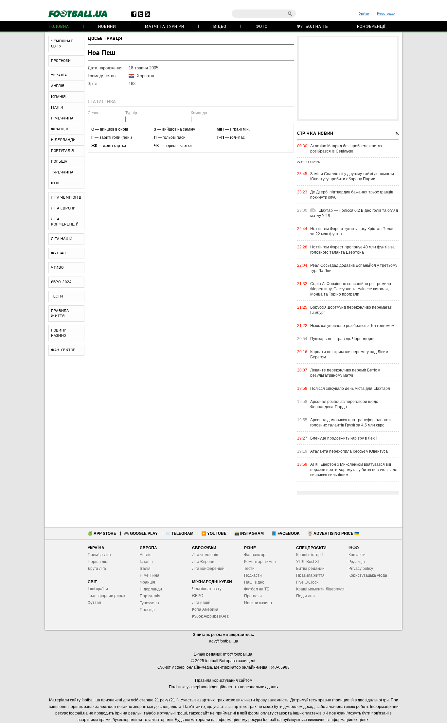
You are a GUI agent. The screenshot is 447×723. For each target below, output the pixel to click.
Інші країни (98, 589)
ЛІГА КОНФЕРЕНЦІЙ (65, 221)
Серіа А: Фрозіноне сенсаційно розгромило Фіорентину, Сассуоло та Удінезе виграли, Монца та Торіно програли (350, 289)
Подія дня (305, 596)
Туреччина (149, 603)
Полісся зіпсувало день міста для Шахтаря (350, 388)
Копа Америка (205, 609)
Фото (262, 27)
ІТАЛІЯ (57, 108)
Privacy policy (361, 568)
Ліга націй (201, 602)
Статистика (102, 101)
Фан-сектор (254, 554)
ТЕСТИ (57, 296)
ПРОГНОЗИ (61, 61)
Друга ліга (97, 568)
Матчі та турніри (164, 27)
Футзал (94, 602)
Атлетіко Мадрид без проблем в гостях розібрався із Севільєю (346, 149)
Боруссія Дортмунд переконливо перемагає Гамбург (351, 310)
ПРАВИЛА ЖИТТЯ (60, 313)
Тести (249, 568)
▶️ (213, 533)
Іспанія (146, 561)
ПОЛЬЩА (59, 162)
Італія (145, 568)
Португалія (150, 596)
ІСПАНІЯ (58, 97)
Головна (59, 27)
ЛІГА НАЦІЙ (62, 239)
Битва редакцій (310, 568)
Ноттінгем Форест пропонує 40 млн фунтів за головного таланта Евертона (352, 250)
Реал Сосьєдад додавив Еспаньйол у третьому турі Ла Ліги (353, 268)
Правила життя (310, 575)
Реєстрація (386, 13)
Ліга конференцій (208, 568)
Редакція (357, 561)
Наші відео (254, 582)
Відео (219, 27)
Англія (146, 554)
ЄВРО (197, 595)
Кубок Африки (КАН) (210, 616)
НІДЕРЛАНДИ (63, 140)
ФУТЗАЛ (58, 253)
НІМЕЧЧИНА (62, 118)
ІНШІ (55, 183)
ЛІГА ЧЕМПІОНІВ (66, 198)
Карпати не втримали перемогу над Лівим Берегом (349, 354)
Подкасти (253, 575)
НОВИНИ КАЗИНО (59, 333)
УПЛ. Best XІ (307, 561)
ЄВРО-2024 (61, 282)
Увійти (364, 13)
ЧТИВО (57, 268)
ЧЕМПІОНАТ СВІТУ (62, 43)
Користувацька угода (368, 575)
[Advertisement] (348, 78)
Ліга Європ (202, 561)
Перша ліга (98, 561)
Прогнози (253, 596)
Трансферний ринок (106, 595)
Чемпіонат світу (207, 589)
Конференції (371, 27)
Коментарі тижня (260, 561)
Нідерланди (151, 589)
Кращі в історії (309, 554)
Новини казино (258, 603)
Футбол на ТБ (312, 27)
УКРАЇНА (59, 75)
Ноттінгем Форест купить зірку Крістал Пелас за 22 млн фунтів (352, 231)
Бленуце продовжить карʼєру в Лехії (343, 438)
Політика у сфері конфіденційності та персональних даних (223, 687)
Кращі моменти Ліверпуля (320, 589)
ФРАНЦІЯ (59, 129)
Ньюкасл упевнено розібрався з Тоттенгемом (352, 325)
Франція (147, 582)
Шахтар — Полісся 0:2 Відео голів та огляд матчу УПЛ (354, 213)
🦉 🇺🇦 (333, 533)
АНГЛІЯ (57, 86)
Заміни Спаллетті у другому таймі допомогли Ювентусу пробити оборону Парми (352, 176)
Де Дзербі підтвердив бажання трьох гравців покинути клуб (351, 195)
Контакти (357, 554)
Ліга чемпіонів (205, 554)
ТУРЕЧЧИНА (62, 172)
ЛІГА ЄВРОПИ (63, 208)
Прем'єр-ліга (99, 554)
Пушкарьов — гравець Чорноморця (343, 338)
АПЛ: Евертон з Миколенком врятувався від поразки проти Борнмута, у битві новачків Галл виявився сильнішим (353, 469)
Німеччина (149, 575)
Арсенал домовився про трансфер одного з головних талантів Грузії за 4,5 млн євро (350, 422)
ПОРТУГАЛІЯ (62, 151)
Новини (107, 27)
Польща (147, 609)
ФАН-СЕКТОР (63, 350)
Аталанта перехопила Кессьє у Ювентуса (349, 451)
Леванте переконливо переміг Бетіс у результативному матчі (345, 373)
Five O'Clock (307, 582)
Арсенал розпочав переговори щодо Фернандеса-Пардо (344, 404)
